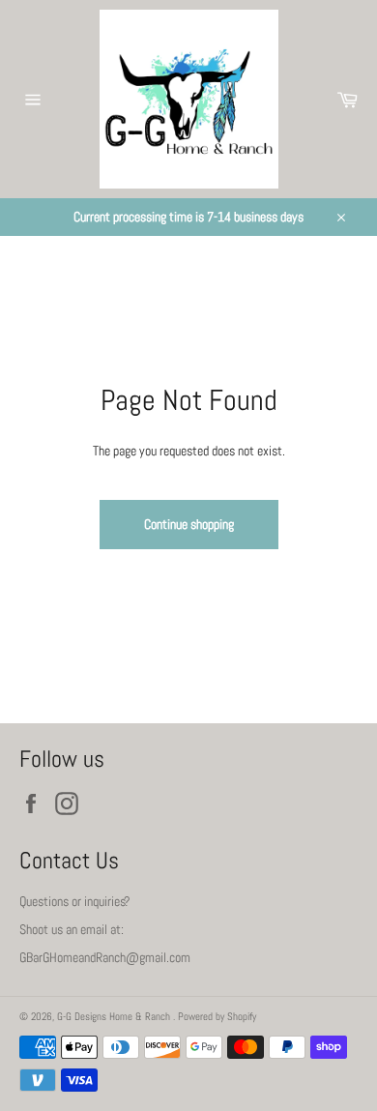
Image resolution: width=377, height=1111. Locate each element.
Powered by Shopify (217, 1016)
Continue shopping (189, 524)
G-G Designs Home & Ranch (115, 1016)
